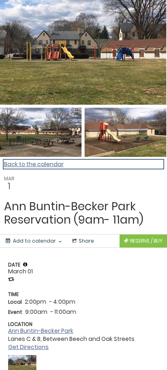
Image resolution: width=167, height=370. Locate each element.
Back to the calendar (34, 164)
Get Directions (28, 347)
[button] (25, 264)
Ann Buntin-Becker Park (40, 331)
